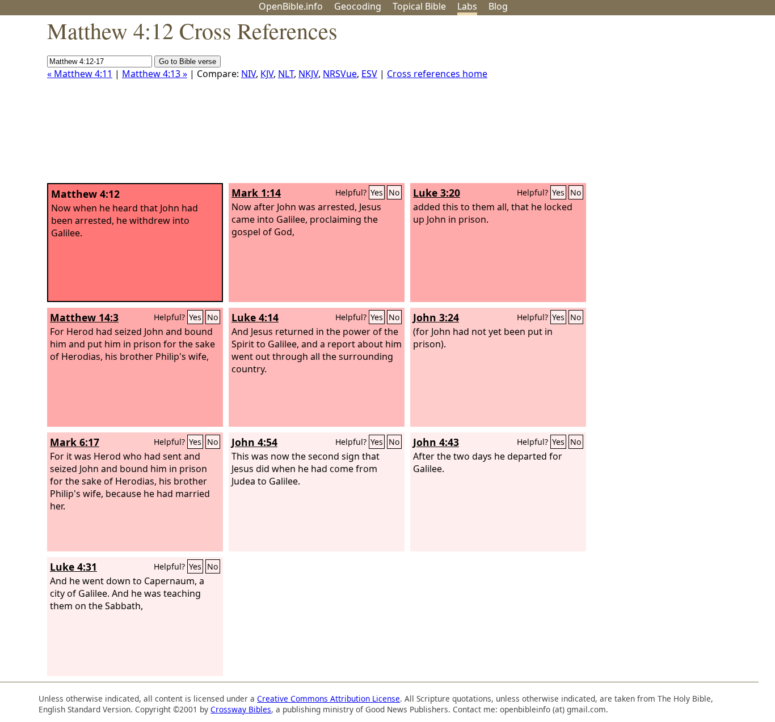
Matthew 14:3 (84, 317)
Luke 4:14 (255, 317)
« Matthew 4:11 (79, 73)
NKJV (308, 73)
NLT (286, 73)
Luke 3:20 (436, 192)
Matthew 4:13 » (154, 73)
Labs (467, 6)
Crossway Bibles (240, 709)
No (394, 192)
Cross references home (437, 73)
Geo (357, 6)
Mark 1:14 (256, 192)
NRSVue (340, 73)
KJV (266, 73)
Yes (376, 192)
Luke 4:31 (73, 567)
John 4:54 (254, 442)
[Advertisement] (660, 103)
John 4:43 (436, 442)
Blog (498, 6)
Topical (419, 6)
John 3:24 (436, 317)
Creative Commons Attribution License (328, 698)
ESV (369, 73)
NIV (248, 73)
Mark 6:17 (74, 442)
